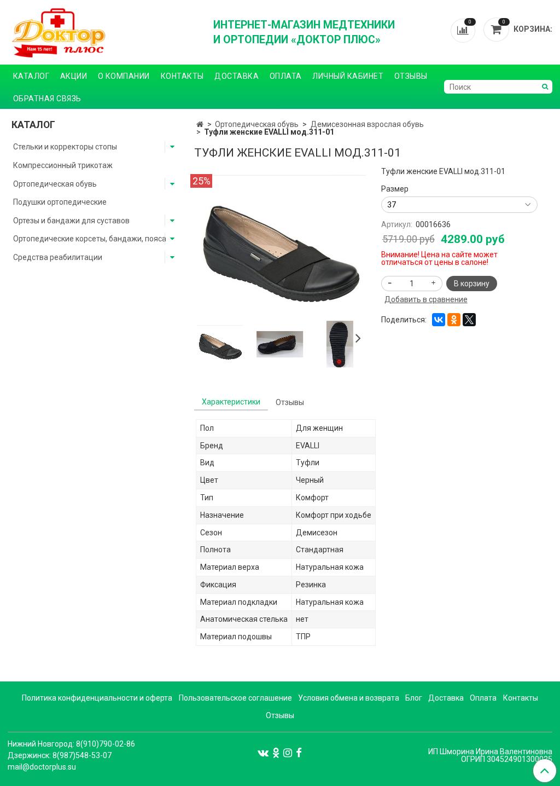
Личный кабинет (347, 76)
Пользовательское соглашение (235, 697)
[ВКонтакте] (438, 319)
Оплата (286, 76)
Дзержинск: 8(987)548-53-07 (60, 755)
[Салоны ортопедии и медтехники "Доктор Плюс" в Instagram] (287, 752)
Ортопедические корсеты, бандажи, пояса (89, 238)
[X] (469, 319)
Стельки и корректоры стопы (65, 146)
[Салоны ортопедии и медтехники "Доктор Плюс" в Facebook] (299, 752)
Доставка (236, 76)
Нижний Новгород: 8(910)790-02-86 (71, 743)
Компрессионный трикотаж (63, 165)
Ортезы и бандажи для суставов (71, 220)
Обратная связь (47, 98)
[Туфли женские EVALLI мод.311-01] (279, 243)
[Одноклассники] (453, 319)
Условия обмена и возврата (348, 697)
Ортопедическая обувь (257, 124)
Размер (395, 189)
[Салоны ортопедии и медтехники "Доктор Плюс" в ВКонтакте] (263, 752)
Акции (74, 76)
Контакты (182, 76)
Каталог (31, 76)
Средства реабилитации (57, 257)
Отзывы (411, 76)
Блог (413, 697)
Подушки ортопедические (60, 202)
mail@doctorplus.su (42, 766)
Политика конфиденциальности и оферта (97, 697)
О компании (124, 76)
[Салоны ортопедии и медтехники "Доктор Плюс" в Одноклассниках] (275, 752)
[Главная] (199, 124)
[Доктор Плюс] (103, 32)
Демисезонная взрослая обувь (367, 124)
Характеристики (231, 401)
